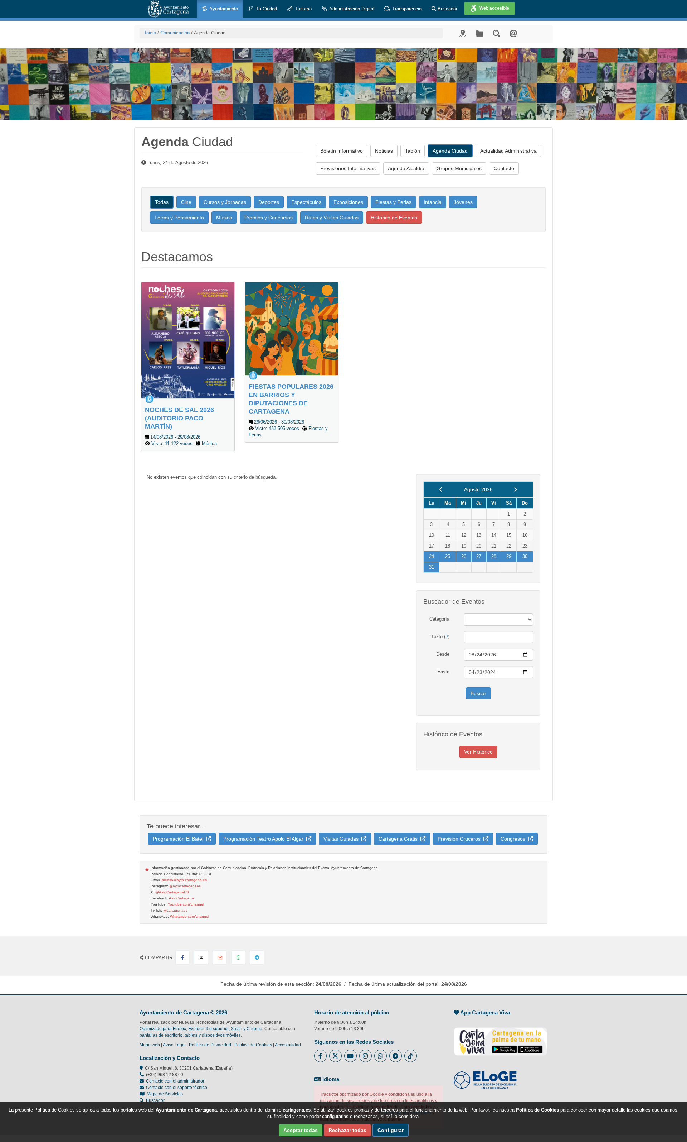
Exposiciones (348, 202)
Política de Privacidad (210, 1044)
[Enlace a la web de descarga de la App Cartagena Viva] (500, 1037)
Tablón (412, 151)
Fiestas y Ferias (393, 202)
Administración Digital (351, 8)
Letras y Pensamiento (179, 217)
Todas (162, 202)
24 (431, 556)
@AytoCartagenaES (172, 892)
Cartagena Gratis (399, 839)
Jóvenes (463, 202)
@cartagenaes (175, 910)
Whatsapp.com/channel (189, 916)
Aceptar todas (300, 1130)
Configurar (390, 1130)
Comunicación (175, 32)
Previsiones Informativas (348, 168)
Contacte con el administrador (175, 1081)
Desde (442, 654)
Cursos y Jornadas (225, 202)
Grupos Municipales (459, 168)
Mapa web (150, 1044)
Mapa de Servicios (164, 1093)
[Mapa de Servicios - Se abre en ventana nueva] (463, 33)
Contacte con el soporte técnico (176, 1087)
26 (463, 556)
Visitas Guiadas (342, 839)
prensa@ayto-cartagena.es (184, 880)
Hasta (443, 671)
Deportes (268, 202)
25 (447, 556)
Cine (186, 202)
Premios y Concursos (268, 217)
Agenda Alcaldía (406, 168)
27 (478, 556)
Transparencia (406, 8)
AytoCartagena (181, 898)
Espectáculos (306, 202)
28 (493, 556)
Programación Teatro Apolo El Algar (264, 839)
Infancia (433, 202)
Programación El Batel (179, 839)
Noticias (384, 151)
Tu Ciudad (265, 8)
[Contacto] (513, 33)
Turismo (302, 8)
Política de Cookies (253, 1044)
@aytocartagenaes (185, 886)
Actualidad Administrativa (508, 151)
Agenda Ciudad (450, 151)
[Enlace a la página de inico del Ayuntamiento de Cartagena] (168, 9)
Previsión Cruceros (460, 839)
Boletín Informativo (341, 151)
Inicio (150, 32)
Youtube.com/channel (186, 904)
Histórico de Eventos (394, 217)
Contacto (504, 168)
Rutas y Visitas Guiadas (332, 217)
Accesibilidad (288, 1044)
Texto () (440, 636)
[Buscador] (496, 33)
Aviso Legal (174, 1044)
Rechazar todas (347, 1130)
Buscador (446, 8)
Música (224, 217)
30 (524, 556)
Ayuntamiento (223, 8)
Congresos (514, 839)
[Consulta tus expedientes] (479, 33)
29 (508, 556)
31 (431, 567)
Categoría (439, 619)
